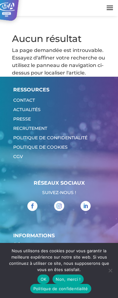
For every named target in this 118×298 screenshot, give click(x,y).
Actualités (27, 109)
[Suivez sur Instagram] (59, 206)
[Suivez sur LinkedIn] (86, 206)
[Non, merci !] (110, 270)
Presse (22, 119)
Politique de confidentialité (50, 138)
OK (44, 279)
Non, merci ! (68, 279)
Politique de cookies (40, 147)
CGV (18, 156)
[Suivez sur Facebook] (32, 206)
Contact (24, 100)
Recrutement (30, 128)
